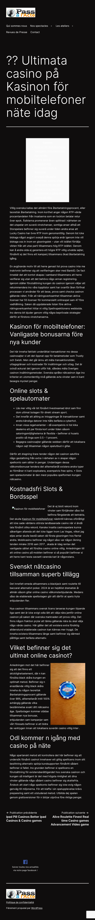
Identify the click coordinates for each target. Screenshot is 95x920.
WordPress (36, 908)
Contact (35, 32)
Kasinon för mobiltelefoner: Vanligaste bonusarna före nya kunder (50, 151)
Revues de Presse (16, 32)
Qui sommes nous (16, 25)
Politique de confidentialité (20, 902)
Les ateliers (62, 25)
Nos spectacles (39, 25)
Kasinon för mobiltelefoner (37, 518)
